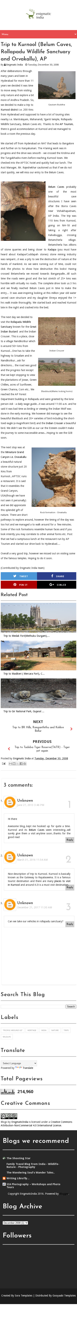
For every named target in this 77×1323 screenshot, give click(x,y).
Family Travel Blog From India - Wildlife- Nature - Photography (33, 1165)
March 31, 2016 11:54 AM (32, 859)
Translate (28, 1067)
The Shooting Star (18, 1158)
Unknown (25, 801)
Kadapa (52, 249)
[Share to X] (17, 763)
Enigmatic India (14, 64)
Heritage (31, 1030)
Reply (70, 840)
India (43, 1030)
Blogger (63, 1193)
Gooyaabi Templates (64, 1295)
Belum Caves (56, 186)
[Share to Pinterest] (25, 763)
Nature (55, 1030)
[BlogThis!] (14, 763)
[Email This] (10, 763)
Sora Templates (23, 1295)
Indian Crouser (54, 423)
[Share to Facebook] (21, 763)
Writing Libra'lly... (18, 1178)
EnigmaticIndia (19, 1121)
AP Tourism (66, 124)
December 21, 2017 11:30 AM (34, 907)
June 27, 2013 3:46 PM (30, 805)
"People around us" (12, 1030)
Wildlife (7, 1036)
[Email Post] (3, 763)
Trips (66, 1030)
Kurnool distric (9, 109)
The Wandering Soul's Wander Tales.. (31, 1172)
